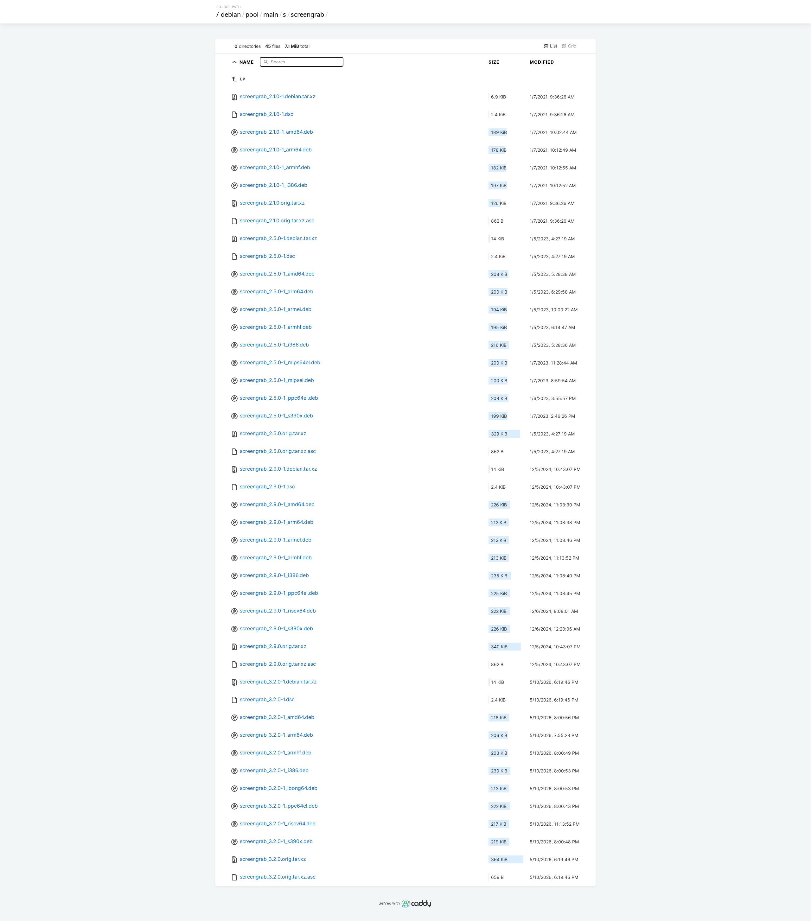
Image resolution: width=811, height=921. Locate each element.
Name (247, 61)
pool (252, 14)
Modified (542, 62)
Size (494, 62)
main (270, 14)
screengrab (307, 14)
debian (231, 14)
